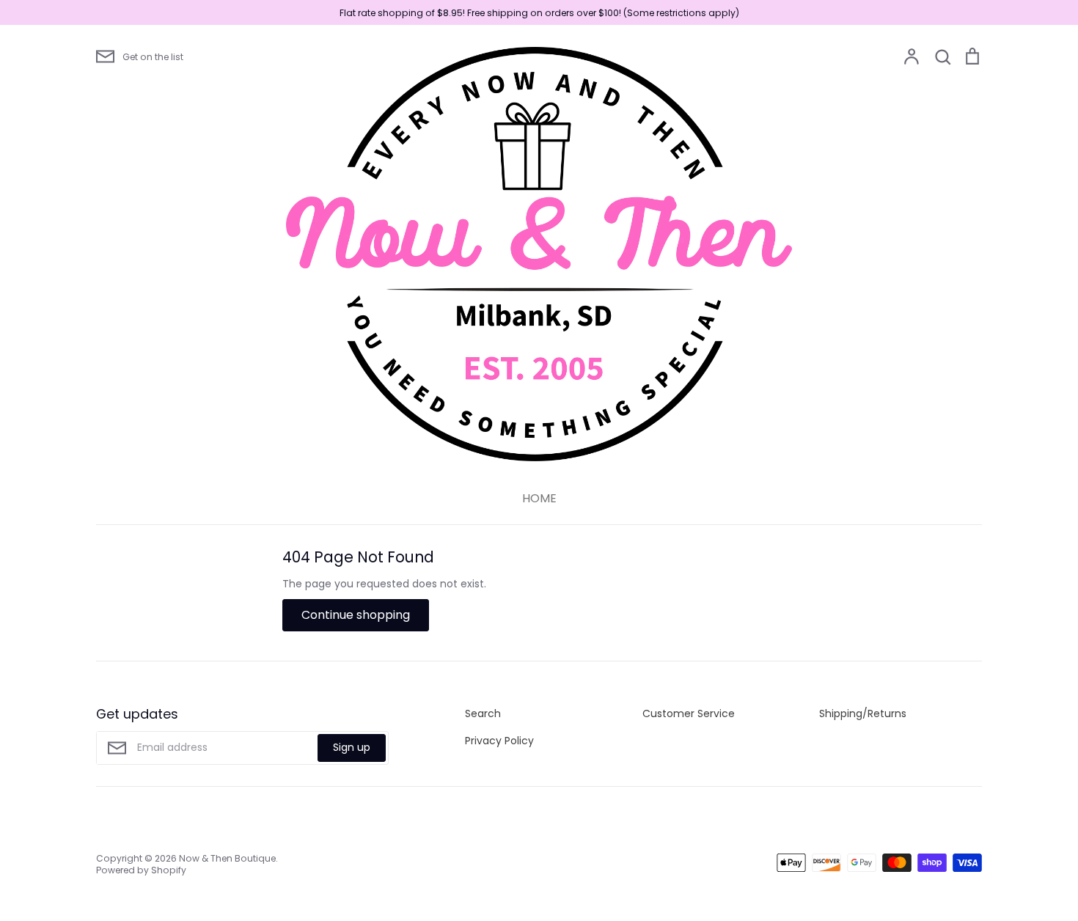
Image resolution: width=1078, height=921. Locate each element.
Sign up (351, 747)
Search (483, 713)
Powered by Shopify (141, 870)
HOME (539, 498)
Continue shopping (355, 614)
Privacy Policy (499, 740)
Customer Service (688, 713)
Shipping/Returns (862, 713)
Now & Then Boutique (227, 858)
